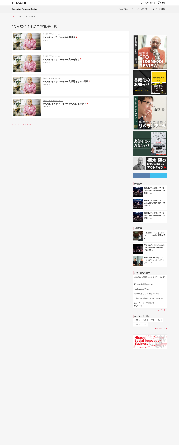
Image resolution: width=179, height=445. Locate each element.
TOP (13, 16)
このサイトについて (125, 9)
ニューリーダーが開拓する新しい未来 (144, 304)
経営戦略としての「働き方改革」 (147, 294)
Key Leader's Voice (141, 289)
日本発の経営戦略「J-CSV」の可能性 (148, 298)
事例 (152, 320)
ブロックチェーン (141, 324)
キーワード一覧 (160, 328)
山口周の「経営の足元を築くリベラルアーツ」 (150, 278)
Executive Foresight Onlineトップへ (22, 124)
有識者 (145, 320)
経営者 (138, 320)
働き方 (160, 320)
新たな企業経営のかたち (143, 284)
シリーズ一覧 (160, 310)
